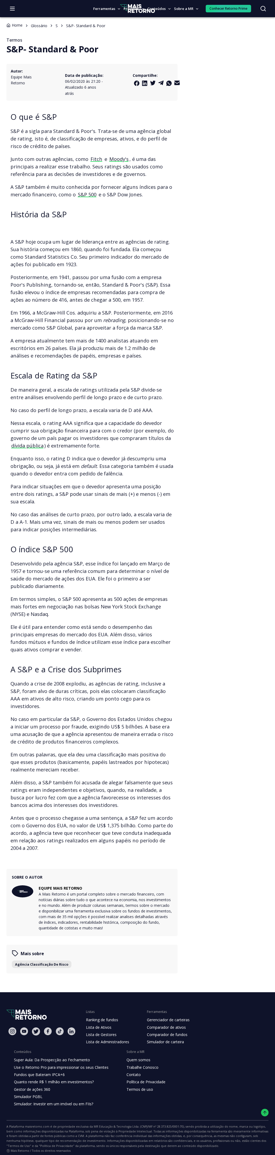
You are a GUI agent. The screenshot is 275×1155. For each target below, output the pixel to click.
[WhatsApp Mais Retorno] (169, 83)
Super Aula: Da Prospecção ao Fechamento (52, 1059)
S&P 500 (87, 194)
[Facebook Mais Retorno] (136, 83)
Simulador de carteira (165, 1041)
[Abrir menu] (12, 8)
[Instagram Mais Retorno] (12, 1031)
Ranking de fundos (102, 1019)
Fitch (96, 159)
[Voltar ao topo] (265, 1113)
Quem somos (138, 1059)
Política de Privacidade (145, 1081)
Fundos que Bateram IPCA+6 (39, 1074)
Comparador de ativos (166, 1027)
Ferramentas (104, 8)
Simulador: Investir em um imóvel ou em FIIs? (53, 1103)
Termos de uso (139, 1089)
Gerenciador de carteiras (168, 1019)
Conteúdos (156, 8)
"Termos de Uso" (18, 1146)
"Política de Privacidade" (56, 1146)
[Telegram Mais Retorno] (161, 83)
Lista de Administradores (107, 1041)
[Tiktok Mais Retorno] (60, 1031)
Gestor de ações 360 (32, 1089)
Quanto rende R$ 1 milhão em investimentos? (54, 1081)
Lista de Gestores (101, 1034)
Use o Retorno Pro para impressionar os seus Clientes (61, 1067)
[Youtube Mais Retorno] (24, 1031)
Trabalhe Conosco (142, 1067)
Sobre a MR (183, 8)
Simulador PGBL (28, 1096)
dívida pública (27, 445)
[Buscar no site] (263, 8)
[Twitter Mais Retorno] (152, 83)
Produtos (131, 8)
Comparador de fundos (167, 1034)
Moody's (119, 159)
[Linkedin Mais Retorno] (144, 83)
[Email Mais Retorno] (177, 83)
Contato (133, 1074)
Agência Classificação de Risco (41, 964)
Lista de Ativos (98, 1027)
